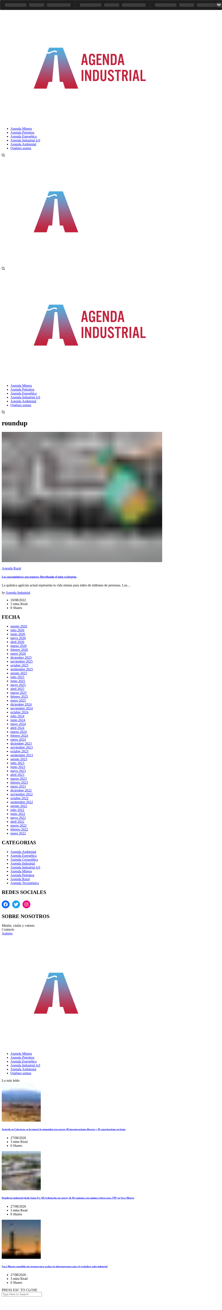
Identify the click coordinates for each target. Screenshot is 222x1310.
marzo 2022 (18, 825)
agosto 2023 (18, 759)
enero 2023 (18, 786)
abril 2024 (17, 728)
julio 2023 (17, 763)
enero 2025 (18, 700)
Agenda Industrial (18, 592)
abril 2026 (17, 642)
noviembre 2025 (21, 661)
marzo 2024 (18, 732)
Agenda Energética (23, 855)
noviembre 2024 (21, 708)
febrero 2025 (19, 696)
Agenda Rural (11, 568)
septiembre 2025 (21, 669)
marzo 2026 (18, 646)
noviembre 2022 (21, 794)
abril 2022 (17, 821)
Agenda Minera (21, 871)
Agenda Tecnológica (24, 883)
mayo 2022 (18, 818)
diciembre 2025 (21, 657)
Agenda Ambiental (23, 852)
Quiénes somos (20, 1073)
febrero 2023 (19, 782)
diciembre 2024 (21, 704)
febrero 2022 (19, 829)
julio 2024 (17, 716)
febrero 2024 (19, 735)
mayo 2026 (18, 638)
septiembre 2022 (21, 802)
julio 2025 (17, 677)
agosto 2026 (18, 626)
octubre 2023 (19, 751)
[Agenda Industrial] (96, 121)
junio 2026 (17, 634)
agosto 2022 (18, 806)
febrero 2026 (19, 650)
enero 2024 (18, 739)
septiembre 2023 (21, 755)
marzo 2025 (18, 692)
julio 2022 (17, 810)
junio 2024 (17, 720)
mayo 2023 (18, 771)
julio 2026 (17, 630)
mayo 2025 (18, 685)
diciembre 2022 (21, 790)
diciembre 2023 (21, 743)
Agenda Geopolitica (24, 859)
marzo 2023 (18, 778)
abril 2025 (17, 689)
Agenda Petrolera (22, 875)
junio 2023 (17, 767)
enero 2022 (18, 833)
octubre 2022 (19, 798)
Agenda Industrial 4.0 (25, 867)
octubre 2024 (19, 712)
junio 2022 (17, 814)
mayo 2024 (18, 724)
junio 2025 (17, 681)
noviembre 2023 (21, 747)
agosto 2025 (18, 673)
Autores (7, 933)
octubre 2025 (19, 665)
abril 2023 (17, 775)
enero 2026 (18, 653)
